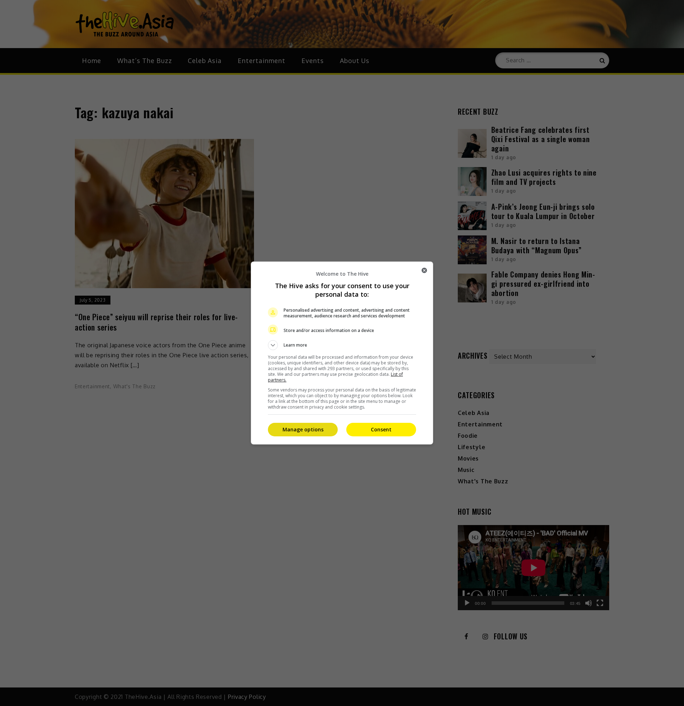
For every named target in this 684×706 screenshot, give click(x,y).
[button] (342, 345)
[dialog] (342, 353)
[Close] (424, 270)
